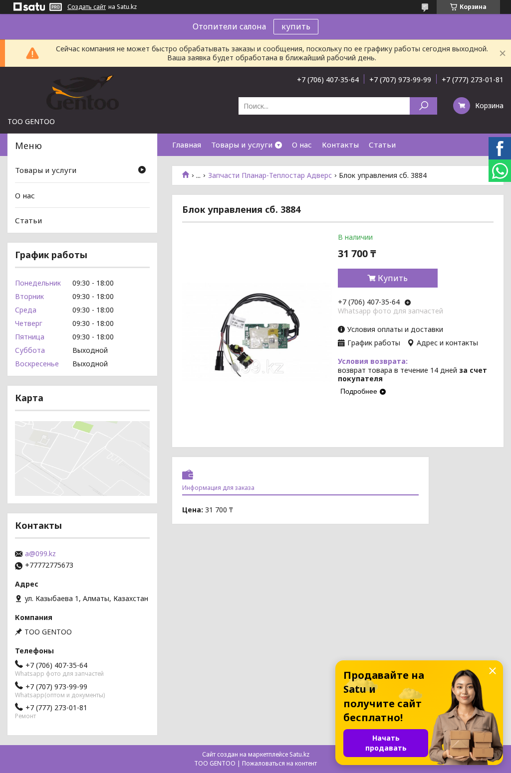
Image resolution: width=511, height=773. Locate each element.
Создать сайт (86, 6)
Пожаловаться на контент (279, 763)
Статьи (382, 145)
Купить (393, 278)
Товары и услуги (241, 145)
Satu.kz (299, 754)
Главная (186, 145)
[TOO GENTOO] (82, 91)
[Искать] (423, 106)
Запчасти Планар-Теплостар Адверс (270, 175)
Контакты (340, 145)
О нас (302, 145)
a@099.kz (40, 553)
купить (295, 26)
